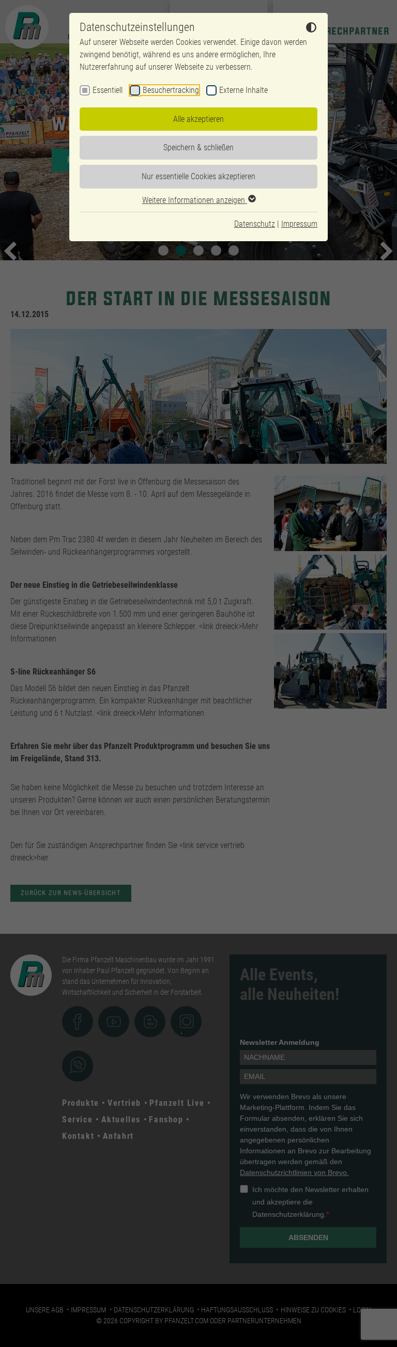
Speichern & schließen (198, 147)
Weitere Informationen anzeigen (194, 200)
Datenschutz (254, 224)
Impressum (299, 224)
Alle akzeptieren (198, 119)
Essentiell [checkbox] (108, 90)
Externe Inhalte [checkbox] (243, 90)
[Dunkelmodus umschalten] (311, 29)
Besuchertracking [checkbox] (171, 90)
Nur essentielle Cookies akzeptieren (198, 176)
